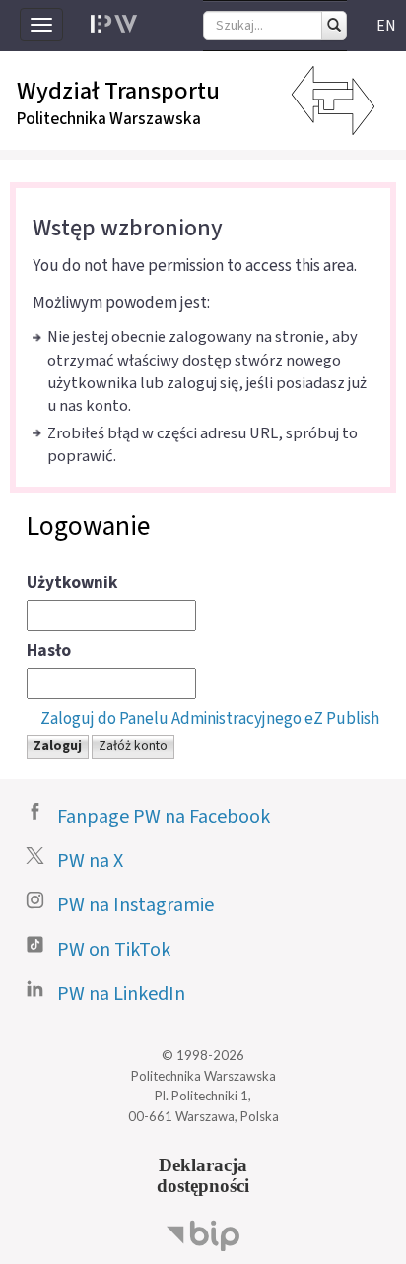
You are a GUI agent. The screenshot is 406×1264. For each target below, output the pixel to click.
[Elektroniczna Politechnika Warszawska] (113, 24)
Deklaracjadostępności (203, 1175)
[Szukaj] (334, 25)
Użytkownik (72, 583)
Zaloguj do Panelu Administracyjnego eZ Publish (209, 718)
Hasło (49, 651)
